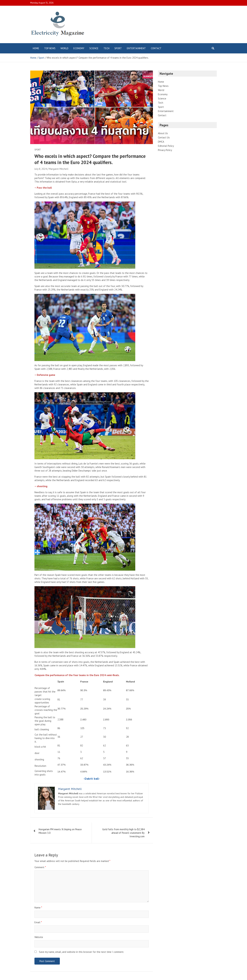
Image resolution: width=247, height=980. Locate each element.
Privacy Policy (165, 150)
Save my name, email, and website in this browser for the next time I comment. (81, 951)
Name (38, 907)
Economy (78, 48)
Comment (40, 867)
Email (38, 922)
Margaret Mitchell (58, 168)
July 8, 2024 (40, 168)
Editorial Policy (166, 145)
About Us (163, 133)
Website (38, 937)
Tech (106, 48)
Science (93, 48)
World (64, 48)
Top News (49, 48)
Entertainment (136, 48)
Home (36, 48)
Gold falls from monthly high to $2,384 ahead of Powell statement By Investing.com (123, 833)
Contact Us (164, 137)
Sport (118, 48)
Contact (156, 48)
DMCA (161, 141)
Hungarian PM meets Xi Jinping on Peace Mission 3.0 (60, 831)
